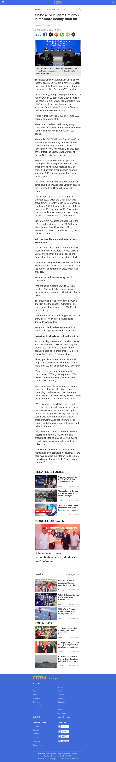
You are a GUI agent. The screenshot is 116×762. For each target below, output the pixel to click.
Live (59, 706)
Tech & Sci (37, 706)
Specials (61, 702)
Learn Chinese (64, 717)
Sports (35, 713)
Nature (60, 691)
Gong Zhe (40, 30)
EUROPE (36, 717)
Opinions (36, 702)
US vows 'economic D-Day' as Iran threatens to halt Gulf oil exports (68, 659)
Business (36, 698)
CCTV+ (36, 749)
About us (75, 759)
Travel (60, 687)
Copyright (53, 759)
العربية (35, 737)
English (36, 726)
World (35, 691)
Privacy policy (64, 759)
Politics (35, 695)
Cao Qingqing (54, 30)
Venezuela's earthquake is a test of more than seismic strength (68, 493)
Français (36, 734)
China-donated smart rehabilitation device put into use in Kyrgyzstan (56, 556)
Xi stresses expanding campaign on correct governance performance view (67, 630)
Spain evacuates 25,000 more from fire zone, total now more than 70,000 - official (68, 507)
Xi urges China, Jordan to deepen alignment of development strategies (68, 644)
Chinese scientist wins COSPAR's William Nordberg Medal (67, 479)
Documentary (38, 745)
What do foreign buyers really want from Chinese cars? (68, 597)
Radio (60, 709)
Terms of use (42, 759)
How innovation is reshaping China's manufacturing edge (67, 583)
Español (36, 730)
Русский (36, 741)
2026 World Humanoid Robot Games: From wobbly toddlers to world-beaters (68, 611)
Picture (61, 695)
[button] (37, 602)
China (35, 687)
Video (60, 698)
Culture (36, 709)
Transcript (62, 713)
